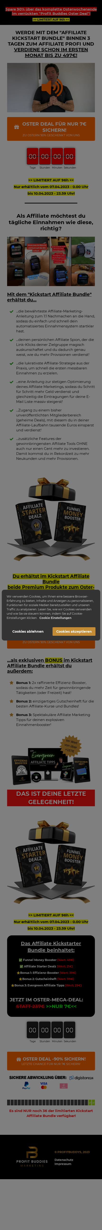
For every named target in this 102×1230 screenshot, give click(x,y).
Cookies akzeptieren (74, 631)
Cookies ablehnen (28, 631)
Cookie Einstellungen (55, 618)
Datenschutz (64, 1160)
